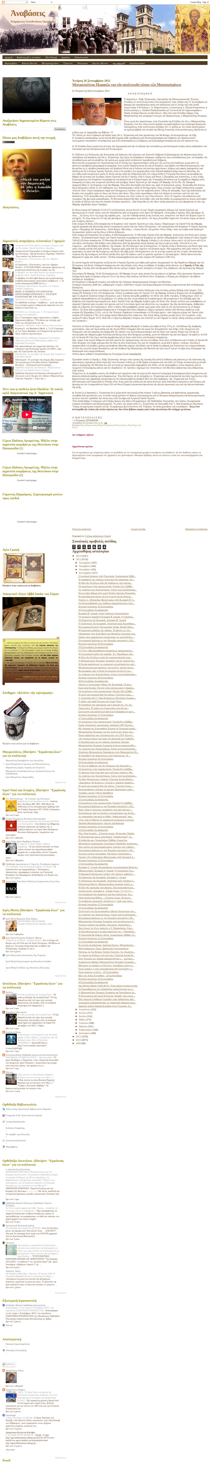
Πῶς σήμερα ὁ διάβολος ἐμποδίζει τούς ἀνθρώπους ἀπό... (106, 999)
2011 (78, 1036)
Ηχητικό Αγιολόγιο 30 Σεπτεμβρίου (95, 606)
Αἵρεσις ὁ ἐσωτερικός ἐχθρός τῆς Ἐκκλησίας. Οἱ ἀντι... (105, 684)
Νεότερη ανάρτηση (81, 529)
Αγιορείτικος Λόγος (15, 1370)
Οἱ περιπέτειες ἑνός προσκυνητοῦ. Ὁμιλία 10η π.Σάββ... (105, 691)
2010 (78, 1040)
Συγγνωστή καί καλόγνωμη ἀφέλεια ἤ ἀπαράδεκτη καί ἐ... (106, 711)
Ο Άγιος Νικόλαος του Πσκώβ (19, 1418)
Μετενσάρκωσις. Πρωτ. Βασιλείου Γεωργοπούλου (103, 948)
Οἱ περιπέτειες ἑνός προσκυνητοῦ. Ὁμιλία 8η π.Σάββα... (105, 769)
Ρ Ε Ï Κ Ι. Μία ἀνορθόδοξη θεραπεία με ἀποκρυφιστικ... (106, 650)
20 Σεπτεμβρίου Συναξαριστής (93, 982)
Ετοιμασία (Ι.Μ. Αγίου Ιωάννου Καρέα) (24, 1115)
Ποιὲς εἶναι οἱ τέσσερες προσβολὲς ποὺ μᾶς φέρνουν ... (105, 809)
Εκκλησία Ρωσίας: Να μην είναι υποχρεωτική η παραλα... (106, 688)
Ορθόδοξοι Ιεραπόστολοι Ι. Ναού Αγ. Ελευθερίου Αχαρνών (32, 864)
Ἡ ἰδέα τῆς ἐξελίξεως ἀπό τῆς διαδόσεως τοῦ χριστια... (105, 583)
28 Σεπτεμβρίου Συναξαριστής (93, 681)
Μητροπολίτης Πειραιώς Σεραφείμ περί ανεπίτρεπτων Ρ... (106, 921)
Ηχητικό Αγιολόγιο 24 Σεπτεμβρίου (95, 826)
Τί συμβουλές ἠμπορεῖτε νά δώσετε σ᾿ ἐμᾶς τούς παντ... (105, 901)
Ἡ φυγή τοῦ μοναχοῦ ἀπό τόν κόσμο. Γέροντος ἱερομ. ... (106, 694)
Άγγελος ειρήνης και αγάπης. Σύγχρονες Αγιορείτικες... (105, 853)
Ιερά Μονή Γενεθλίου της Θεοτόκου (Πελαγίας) (28, 967)
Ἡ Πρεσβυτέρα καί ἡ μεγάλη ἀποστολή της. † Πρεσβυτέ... (107, 931)
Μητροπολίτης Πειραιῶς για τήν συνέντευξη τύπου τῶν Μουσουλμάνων (126, 84)
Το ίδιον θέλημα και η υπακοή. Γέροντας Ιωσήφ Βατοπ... (106, 779)
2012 (78, 559)
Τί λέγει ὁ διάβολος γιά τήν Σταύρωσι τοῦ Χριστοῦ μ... (105, 765)
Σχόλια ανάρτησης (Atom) (98, 536)
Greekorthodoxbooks (15, 1121)
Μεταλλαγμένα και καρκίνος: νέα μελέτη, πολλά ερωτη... (106, 667)
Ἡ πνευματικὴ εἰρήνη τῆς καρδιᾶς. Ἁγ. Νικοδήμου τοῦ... (106, 654)
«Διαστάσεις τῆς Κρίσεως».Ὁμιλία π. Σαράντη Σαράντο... (106, 782)
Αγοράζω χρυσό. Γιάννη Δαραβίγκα (95, 793)
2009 (78, 1043)
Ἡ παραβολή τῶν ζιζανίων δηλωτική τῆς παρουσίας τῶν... (106, 579)
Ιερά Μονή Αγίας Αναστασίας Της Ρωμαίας (26, 955)
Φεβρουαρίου (86, 1029)
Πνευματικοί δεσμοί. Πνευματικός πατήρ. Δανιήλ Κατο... (106, 627)
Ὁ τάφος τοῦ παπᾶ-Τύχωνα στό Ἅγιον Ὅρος (100, 701)
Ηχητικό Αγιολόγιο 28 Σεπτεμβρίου (95, 677)
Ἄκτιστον (10, 1243)
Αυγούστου (85, 1009)
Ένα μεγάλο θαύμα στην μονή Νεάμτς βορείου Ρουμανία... (107, 593)
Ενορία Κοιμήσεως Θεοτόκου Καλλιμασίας (26, 819)
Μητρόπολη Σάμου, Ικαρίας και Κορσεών (25, 767)
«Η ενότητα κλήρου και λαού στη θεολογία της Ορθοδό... (106, 738)
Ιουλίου (83, 1013)
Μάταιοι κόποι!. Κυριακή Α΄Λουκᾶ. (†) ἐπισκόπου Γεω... (106, 870)
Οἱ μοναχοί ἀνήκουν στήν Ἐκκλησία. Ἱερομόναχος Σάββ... (107, 576)
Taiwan (9, 1325)
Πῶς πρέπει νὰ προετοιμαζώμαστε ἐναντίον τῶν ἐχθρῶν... (106, 847)
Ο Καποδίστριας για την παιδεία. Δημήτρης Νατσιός (103, 742)
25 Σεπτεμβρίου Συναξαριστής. (93, 799)
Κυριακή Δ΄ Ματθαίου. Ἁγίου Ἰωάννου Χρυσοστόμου (39, 325)
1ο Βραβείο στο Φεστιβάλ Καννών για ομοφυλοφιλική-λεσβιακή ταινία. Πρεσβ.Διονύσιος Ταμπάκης (39, 273)
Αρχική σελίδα (138, 529)
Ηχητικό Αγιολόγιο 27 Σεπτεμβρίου (95, 715)
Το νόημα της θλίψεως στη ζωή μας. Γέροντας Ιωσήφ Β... (106, 955)
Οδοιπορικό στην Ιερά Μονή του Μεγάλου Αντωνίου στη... (107, 633)
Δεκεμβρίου (85, 562)
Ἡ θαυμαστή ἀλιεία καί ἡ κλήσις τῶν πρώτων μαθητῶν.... (106, 874)
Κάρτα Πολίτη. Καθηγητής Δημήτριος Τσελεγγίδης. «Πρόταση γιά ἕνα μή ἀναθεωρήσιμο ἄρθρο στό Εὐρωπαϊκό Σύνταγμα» (37, 340)
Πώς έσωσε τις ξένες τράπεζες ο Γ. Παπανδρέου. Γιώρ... (106, 928)
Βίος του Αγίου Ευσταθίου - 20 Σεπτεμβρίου (100, 975)
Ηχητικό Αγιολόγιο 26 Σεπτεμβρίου (95, 759)
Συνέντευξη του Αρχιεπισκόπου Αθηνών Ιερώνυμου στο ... (107, 911)
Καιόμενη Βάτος (13, 1032)
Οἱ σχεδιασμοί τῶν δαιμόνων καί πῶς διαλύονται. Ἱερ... (105, 894)
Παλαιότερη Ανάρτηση (196, 529)
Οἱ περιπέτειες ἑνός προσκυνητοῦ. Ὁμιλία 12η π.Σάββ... (105, 586)
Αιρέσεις (65, 57)
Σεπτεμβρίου (85, 573)
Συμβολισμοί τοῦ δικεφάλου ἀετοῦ (33, 801)
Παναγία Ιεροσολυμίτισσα (18, 1344)
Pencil (74, 427)
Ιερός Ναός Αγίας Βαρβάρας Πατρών (23, 841)
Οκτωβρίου (85, 569)
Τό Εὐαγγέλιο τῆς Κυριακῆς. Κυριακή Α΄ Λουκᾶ (102, 877)
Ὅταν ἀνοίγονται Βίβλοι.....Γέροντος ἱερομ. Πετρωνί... (105, 897)
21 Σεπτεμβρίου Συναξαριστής (93, 941)
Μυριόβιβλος (12, 1147)
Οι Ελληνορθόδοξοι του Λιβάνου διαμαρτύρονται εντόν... (106, 603)
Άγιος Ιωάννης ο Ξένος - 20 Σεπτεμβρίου (98, 972)
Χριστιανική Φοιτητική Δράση (20, 1225)
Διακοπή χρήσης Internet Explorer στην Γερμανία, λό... (105, 1006)
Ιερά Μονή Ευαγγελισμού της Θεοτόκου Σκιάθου (28, 961)
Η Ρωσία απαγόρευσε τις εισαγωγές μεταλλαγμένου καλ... (107, 664)
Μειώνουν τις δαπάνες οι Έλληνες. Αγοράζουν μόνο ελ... (106, 965)
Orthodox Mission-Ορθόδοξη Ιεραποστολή (25, 1305)
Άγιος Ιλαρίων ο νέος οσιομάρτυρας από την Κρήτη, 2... (105, 969)
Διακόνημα (11, 1415)
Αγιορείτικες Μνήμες (15, 1389)
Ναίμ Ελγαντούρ (134, 425)
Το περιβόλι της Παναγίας (18, 1134)
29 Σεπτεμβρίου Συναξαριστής (93, 647)
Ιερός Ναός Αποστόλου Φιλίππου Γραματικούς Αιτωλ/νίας (32, 881)
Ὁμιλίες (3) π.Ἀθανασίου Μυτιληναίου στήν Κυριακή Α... (106, 857)
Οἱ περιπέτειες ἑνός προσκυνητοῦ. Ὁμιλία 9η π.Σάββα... (105, 721)
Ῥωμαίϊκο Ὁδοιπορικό (16, 1012)
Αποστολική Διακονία (16, 1140)
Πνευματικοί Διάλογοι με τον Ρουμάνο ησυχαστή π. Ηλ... (106, 640)
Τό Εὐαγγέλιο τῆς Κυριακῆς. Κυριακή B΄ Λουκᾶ (102, 620)
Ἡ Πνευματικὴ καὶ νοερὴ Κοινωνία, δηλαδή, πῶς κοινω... (106, 996)
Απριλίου (84, 1023)
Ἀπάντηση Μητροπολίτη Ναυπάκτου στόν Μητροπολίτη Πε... (108, 752)
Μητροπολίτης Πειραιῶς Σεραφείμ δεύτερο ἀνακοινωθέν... (107, 745)
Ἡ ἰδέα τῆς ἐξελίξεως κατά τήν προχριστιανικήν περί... (105, 657)
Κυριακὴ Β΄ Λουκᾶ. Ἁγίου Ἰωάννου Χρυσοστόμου (103, 613)
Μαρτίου (83, 1026)
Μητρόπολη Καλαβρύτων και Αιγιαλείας (24, 760)
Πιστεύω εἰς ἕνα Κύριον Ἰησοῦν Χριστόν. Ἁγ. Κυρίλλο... (106, 952)
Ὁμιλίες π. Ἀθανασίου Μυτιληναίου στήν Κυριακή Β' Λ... (106, 600)
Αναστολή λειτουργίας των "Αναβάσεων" (33, 299)
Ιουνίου (83, 1016)
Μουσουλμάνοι (120, 425)
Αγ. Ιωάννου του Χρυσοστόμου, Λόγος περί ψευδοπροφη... (107, 589)
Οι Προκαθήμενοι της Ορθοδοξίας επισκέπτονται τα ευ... (106, 989)
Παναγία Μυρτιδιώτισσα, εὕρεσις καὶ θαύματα (101, 823)
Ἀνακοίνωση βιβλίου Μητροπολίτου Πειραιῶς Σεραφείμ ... (107, 962)
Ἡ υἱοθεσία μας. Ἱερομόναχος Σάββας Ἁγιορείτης (102, 840)
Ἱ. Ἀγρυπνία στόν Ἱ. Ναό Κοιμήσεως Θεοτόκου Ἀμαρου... (107, 698)
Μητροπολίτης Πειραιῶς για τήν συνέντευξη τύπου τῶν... (106, 732)
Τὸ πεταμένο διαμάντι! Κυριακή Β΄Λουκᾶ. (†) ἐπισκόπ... (106, 617)
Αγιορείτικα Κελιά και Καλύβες (20, 1432)
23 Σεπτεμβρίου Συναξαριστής (93, 864)
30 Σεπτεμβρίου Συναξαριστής (93, 610)
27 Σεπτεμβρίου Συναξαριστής (93, 718)
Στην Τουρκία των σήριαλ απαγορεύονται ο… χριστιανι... (106, 958)
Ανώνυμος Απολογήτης (16, 1350)
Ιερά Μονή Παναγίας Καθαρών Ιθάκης (24, 938)
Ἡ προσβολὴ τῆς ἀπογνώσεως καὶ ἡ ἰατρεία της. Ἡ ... (104, 755)
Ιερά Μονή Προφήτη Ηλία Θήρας (21, 919)
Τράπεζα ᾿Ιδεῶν (13, 1271)
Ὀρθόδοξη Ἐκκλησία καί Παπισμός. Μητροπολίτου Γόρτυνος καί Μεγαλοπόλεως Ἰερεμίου (38, 368)
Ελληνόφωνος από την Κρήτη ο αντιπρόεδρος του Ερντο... (107, 813)
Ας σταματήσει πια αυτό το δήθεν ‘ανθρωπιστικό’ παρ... (105, 816)
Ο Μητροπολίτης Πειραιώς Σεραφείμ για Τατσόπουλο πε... (107, 992)
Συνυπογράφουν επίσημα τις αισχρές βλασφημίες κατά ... (106, 789)
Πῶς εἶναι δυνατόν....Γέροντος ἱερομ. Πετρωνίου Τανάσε (106, 833)
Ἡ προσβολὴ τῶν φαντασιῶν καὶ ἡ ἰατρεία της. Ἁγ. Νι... (105, 705)
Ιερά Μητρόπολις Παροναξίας (20, 777)
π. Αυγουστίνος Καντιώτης (18, 1169)
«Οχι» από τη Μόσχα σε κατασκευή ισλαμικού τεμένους (106, 820)
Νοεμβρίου (85, 566)
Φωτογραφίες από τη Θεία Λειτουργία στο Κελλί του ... (105, 671)
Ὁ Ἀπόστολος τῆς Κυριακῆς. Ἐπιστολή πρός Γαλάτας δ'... (106, 881)
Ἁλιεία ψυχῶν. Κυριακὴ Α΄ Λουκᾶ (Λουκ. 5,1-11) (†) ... (105, 891)
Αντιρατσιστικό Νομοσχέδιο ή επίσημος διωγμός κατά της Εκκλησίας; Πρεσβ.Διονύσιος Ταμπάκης (39, 246)
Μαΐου (82, 1019)
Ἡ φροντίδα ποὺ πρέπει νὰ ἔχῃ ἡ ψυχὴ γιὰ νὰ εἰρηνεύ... (105, 596)
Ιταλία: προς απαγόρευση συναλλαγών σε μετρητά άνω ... (106, 637)
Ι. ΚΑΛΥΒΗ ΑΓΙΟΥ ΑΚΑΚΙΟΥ (20, 1435)
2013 (78, 556)
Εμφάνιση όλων (60, 782)
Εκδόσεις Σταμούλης (15, 1128)
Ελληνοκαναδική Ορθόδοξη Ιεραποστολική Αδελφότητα (31, 1055)
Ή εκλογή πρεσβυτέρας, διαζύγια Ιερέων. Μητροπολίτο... (106, 945)
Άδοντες (9, 1072)
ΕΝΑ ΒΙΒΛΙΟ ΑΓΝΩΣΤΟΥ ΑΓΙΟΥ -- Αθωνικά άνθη (29, 1057)
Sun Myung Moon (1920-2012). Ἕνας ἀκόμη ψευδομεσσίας (108, 985)
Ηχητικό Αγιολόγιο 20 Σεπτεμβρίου (95, 979)
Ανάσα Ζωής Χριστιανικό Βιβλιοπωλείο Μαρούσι (28, 1109)
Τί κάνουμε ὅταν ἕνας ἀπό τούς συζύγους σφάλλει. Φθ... (106, 772)
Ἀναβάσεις (28, 13)
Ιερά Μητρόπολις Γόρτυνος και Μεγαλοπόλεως (28, 764)
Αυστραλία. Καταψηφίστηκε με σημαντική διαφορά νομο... (107, 1002)
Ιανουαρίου (85, 1033)
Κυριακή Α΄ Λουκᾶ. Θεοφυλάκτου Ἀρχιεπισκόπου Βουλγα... (108, 867)
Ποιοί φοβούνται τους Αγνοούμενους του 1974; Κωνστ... (106, 735)
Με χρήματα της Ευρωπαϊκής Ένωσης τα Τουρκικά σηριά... (107, 728)
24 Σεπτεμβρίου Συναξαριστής (93, 830)
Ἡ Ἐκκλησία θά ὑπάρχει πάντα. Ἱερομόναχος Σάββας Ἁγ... (107, 935)
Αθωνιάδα (10, 1449)
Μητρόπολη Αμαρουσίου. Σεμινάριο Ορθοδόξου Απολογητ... (108, 843)
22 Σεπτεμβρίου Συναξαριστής (93, 908)
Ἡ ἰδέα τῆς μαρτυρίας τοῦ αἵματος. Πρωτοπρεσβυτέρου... (106, 887)
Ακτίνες (9, 992)
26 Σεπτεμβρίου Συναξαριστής (93, 762)
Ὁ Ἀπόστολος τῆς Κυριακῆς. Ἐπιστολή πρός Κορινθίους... (107, 623)
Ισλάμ (81, 425)
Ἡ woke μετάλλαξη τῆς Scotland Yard (35, 995)
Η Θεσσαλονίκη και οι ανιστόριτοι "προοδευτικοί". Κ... (105, 837)
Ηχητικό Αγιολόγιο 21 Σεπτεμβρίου (95, 938)
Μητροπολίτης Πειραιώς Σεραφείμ (99, 425)
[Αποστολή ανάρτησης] (105, 423)
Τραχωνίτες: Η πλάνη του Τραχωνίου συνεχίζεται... (103, 708)
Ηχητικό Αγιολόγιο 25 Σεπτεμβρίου (95, 796)
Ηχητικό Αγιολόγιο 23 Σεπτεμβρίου (95, 860)
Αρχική (8, 57)
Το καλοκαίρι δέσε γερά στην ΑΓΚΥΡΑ (23, 1228)
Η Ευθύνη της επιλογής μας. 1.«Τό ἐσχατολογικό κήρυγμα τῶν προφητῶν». (37, 313)
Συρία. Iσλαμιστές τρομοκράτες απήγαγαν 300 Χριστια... (106, 725)
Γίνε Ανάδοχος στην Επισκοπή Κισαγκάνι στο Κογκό (29, 867)
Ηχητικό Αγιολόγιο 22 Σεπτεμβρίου (95, 904)
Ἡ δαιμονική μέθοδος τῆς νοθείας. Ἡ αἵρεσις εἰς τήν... (105, 630)
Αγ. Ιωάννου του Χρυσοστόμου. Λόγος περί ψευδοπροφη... (107, 674)
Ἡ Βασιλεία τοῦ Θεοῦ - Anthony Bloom (24, 940)
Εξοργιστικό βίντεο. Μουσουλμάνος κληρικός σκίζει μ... (106, 884)
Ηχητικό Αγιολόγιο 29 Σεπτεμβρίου (95, 644)
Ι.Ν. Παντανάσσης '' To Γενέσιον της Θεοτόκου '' (28, 799)
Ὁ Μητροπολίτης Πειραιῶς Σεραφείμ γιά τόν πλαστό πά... (106, 661)
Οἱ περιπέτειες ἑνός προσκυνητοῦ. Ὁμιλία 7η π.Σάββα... (105, 803)
